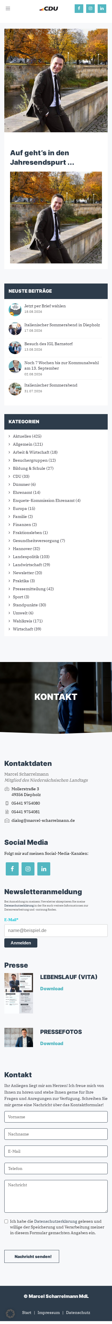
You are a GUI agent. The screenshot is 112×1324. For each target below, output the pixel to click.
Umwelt (20, 613)
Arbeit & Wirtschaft (31, 452)
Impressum (49, 1312)
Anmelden (21, 942)
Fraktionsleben (27, 532)
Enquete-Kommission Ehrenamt (44, 500)
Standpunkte (25, 604)
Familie (20, 516)
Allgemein (22, 444)
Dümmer (21, 484)
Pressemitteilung (29, 588)
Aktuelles (22, 436)
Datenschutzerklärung (19, 905)
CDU (17, 476)
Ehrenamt (22, 492)
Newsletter (23, 572)
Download (52, 988)
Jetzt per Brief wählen (45, 305)
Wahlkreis (22, 621)
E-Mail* (11, 920)
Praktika (21, 580)
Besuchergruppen (30, 460)
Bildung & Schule (29, 468)
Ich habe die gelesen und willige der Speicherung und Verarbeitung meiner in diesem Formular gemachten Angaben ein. (57, 1227)
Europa (20, 508)
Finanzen (22, 524)
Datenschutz (78, 1312)
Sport (18, 596)
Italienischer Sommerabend (51, 385)
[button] (10, 1313)
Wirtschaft (23, 629)
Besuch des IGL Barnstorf (48, 343)
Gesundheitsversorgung (36, 540)
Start (26, 1312)
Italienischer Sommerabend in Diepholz (62, 324)
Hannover (22, 548)
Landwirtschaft (27, 564)
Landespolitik (26, 556)
